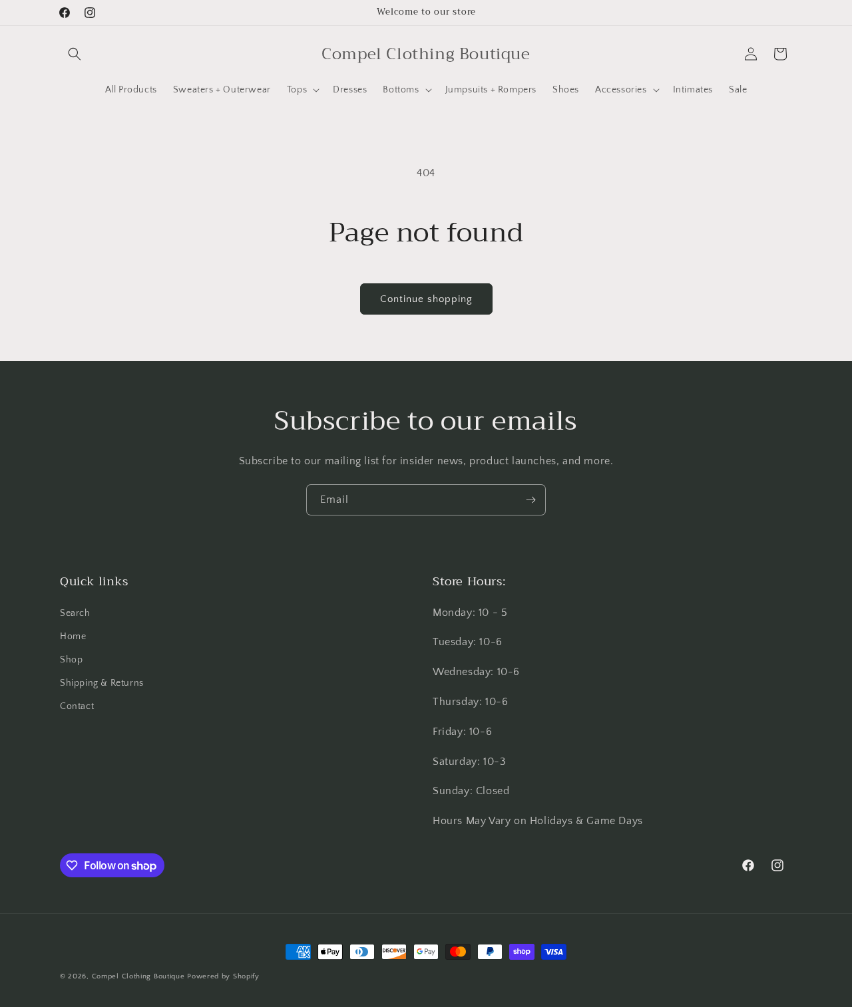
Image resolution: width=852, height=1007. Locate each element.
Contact (77, 706)
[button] (74, 54)
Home (73, 636)
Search (75, 613)
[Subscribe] (530, 499)
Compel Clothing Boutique (138, 976)
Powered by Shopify (223, 976)
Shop (71, 659)
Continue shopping (426, 299)
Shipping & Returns (102, 683)
